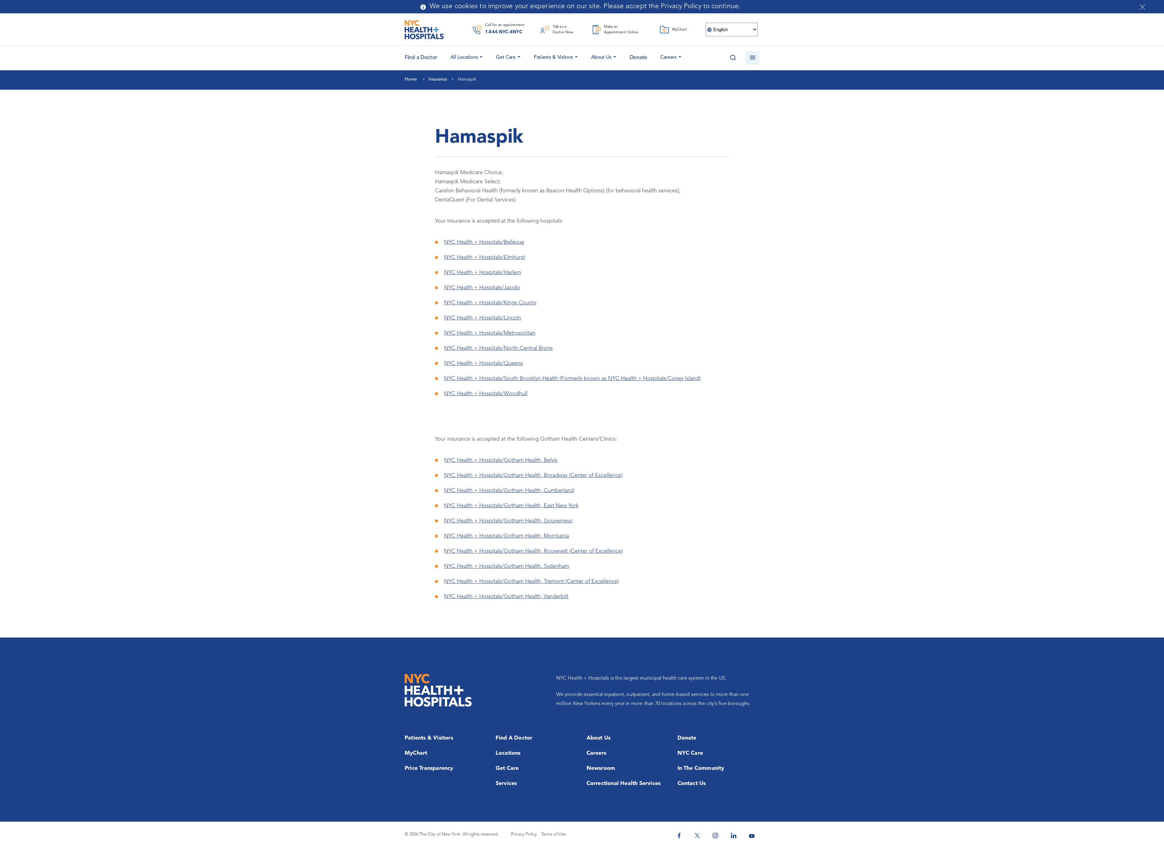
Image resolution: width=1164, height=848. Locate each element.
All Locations (464, 57)
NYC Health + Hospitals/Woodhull (485, 393)
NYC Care (690, 753)
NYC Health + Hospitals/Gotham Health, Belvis (500, 460)
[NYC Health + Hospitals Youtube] (751, 835)
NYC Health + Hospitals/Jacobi (482, 287)
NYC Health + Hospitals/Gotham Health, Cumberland (509, 490)
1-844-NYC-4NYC (503, 32)
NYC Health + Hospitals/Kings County (490, 303)
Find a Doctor (514, 738)
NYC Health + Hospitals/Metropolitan (489, 333)
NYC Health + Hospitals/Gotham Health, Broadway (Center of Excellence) (533, 475)
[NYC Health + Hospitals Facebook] (679, 835)
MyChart (416, 753)
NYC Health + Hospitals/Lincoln (482, 318)
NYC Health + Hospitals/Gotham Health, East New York (511, 505)
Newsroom (601, 768)
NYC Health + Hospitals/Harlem (482, 272)
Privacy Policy (524, 834)
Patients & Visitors (553, 57)
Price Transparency (429, 768)
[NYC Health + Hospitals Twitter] (697, 835)
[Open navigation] (752, 58)
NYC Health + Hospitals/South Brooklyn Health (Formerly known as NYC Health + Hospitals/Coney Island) (572, 378)
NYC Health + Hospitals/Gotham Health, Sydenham (506, 566)
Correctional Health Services (624, 783)
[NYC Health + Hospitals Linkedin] (733, 835)
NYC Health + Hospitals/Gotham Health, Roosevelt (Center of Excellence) (533, 551)
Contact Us (691, 783)
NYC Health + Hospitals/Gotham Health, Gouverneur (508, 521)
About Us (601, 57)
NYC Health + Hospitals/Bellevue (484, 242)
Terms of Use (553, 834)
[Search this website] (733, 58)
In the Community (700, 768)
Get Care (506, 57)
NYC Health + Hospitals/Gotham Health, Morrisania (506, 536)
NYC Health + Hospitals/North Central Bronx (498, 348)
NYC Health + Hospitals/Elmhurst (484, 257)
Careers (668, 57)
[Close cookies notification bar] (1142, 7)
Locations (508, 753)
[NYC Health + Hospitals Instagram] (715, 835)
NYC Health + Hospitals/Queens (483, 363)
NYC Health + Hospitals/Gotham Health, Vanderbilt (506, 596)
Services (506, 783)
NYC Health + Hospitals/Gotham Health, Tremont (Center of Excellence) (531, 581)
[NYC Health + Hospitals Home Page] (424, 29)
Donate (638, 57)
